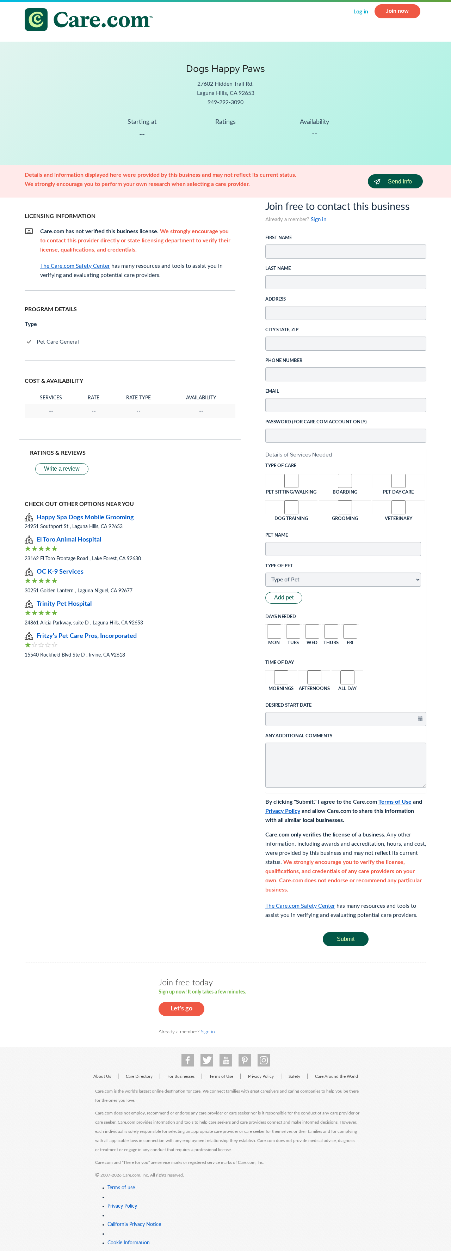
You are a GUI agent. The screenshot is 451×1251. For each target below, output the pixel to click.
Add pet (284, 597)
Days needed (280, 617)
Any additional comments (298, 736)
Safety (294, 1076)
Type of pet (279, 566)
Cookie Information (128, 1242)
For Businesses (180, 1076)
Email (272, 391)
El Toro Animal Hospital (69, 540)
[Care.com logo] (92, 20)
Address (275, 299)
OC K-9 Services (60, 572)
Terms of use (121, 1187)
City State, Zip (281, 330)
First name (278, 238)
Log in (360, 11)
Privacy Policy (282, 811)
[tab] (346, 454)
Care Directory (139, 1076)
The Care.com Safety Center (300, 906)
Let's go (181, 1008)
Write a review (62, 469)
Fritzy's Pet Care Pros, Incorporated (87, 636)
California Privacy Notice (134, 1224)
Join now (397, 11)
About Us (102, 1076)
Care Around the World (336, 1076)
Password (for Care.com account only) (316, 422)
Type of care (280, 466)
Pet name (276, 535)
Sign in (318, 219)
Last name (278, 268)
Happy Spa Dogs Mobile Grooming (85, 517)
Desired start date (288, 705)
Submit (345, 939)
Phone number (283, 360)
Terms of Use (395, 802)
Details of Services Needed (298, 455)
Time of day (279, 662)
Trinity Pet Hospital (64, 604)
